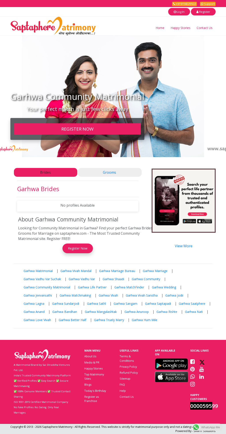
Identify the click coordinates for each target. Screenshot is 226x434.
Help (123, 391)
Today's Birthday (95, 391)
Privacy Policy (128, 367)
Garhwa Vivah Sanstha (142, 295)
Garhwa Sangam (125, 303)
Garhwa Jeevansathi (38, 295)
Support (209, 4)
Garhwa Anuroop (136, 312)
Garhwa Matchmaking (75, 295)
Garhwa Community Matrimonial (47, 287)
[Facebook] (192, 361)
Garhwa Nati (194, 312)
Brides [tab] (45, 172)
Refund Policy (129, 373)
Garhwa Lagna (34, 303)
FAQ (122, 384)
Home (160, 28)
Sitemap (125, 379)
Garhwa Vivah (108, 295)
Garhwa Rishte (166, 312)
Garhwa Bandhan (64, 312)
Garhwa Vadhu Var (82, 279)
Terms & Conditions (127, 358)
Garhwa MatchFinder (129, 287)
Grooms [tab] (109, 172)
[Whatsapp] (192, 376)
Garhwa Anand (34, 312)
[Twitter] (202, 361)
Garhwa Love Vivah (37, 320)
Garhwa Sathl (96, 303)
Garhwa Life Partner (92, 287)
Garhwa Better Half (72, 320)
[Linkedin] (201, 376)
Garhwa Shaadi (113, 279)
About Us (90, 356)
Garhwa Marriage (155, 271)
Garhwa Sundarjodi (65, 303)
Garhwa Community (146, 279)
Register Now (77, 248)
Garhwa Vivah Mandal (75, 271)
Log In (180, 12)
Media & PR (91, 362)
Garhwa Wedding (164, 287)
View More (183, 246)
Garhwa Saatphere (192, 303)
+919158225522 (185, 4)
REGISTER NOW (77, 129)
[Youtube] (201, 369)
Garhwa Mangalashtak (101, 312)
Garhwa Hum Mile (144, 320)
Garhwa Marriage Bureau (117, 271)
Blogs (88, 384)
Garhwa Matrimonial (38, 271)
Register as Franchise (91, 399)
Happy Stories (180, 28)
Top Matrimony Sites (94, 376)
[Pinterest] (192, 369)
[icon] (171, 364)
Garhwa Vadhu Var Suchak (42, 279)
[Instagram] (192, 384)
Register (204, 12)
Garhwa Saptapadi (158, 303)
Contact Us (205, 28)
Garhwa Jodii (174, 295)
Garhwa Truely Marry (109, 320)
